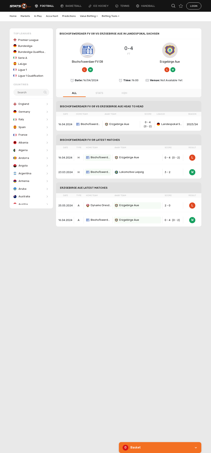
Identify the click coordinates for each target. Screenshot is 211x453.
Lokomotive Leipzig (131, 171)
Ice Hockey (101, 5)
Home (13, 16)
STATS (99, 93)
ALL (74, 93)
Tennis (124, 5)
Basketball (74, 5)
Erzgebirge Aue (170, 62)
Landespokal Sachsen (171, 124)
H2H (124, 93)
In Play (38, 16)
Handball (148, 5)
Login (193, 6)
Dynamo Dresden (101, 205)
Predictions (69, 16)
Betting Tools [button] (109, 16)
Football (47, 5)
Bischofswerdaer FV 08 (87, 62)
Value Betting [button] (88, 16)
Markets (25, 16)
